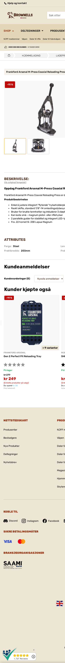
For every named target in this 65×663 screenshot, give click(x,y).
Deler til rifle (35, 39)
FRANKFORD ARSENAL (15, 352)
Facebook (53, 520)
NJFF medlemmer (12, 39)
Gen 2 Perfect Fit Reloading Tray (22, 356)
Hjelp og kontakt (17, 3)
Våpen (24, 39)
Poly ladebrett (9, 388)
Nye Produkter (11, 446)
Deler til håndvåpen (51, 39)
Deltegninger (30, 30)
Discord (13, 520)
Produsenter (10, 429)
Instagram (32, 520)
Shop (7, 30)
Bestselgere (10, 437)
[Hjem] (8, 55)
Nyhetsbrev (10, 462)
